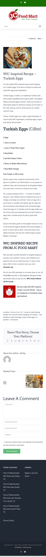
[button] (4, 382)
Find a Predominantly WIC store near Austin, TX (11, 487)
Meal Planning (35, 312)
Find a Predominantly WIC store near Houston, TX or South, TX (12, 498)
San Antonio (24, 275)
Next (39, 39)
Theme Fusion (27, 547)
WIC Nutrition (34, 314)
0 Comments (14, 320)
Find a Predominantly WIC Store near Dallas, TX (11, 476)
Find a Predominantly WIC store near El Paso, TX (12, 509)
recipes (24, 317)
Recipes (5, 314)
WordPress (18, 547)
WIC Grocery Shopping (22, 314)
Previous (32, 39)
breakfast (6, 317)
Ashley (7, 312)
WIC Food (12, 314)
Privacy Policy (8, 521)
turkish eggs (31, 317)
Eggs (19, 317)
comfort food (14, 317)
